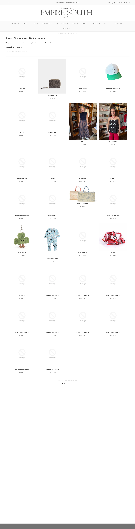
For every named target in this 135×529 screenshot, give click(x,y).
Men (25, 23)
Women (14, 23)
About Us (66, 28)
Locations (118, 23)
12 (70, 383)
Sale (105, 23)
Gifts (74, 23)
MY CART (122, 2)
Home (60, 33)
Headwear (46, 23)
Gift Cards (96, 23)
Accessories (61, 23)
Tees (34, 23)
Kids (83, 23)
